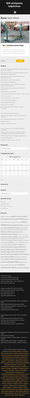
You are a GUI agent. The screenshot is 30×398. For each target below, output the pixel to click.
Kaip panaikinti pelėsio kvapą (8, 283)
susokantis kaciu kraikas (20, 254)
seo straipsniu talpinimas (17, 245)
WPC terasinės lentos (6, 96)
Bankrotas (5, 370)
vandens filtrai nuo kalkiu (10, 265)
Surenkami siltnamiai (14, 376)
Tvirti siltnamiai (20, 374)
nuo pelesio (23, 238)
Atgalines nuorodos (15, 366)
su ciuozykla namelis (17, 381)
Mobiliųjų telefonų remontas (7, 104)
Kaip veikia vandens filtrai (7, 293)
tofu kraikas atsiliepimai (20, 257)
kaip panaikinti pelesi (12, 228)
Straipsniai (9, 383)
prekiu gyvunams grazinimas (21, 355)
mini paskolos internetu (9, 359)
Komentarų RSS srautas (6, 206)
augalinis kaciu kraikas (19, 216)
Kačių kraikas (10, 378)
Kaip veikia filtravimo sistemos (8, 322)
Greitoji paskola (22, 385)
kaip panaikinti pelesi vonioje (19, 229)
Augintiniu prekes (9, 372)
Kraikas (17, 370)
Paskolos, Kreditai (7, 387)
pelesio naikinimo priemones (21, 240)
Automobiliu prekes (23, 368)
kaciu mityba (19, 359)
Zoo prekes (12, 370)
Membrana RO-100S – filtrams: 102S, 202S (10, 140)
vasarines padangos (22, 268)
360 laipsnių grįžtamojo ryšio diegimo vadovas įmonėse (14, 135)
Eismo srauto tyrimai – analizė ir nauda (10, 98)
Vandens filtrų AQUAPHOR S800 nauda (10, 277)
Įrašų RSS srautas (5, 204)
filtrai (22, 219)
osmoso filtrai (4, 240)
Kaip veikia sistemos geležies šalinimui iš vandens (12, 320)
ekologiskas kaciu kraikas (10, 219)
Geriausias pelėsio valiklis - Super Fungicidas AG (12, 281)
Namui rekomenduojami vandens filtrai (10, 113)
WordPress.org (4, 208)
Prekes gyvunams (19, 372)
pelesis (11, 242)
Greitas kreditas (13, 385)
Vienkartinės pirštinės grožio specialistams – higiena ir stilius (15, 93)
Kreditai (20, 387)
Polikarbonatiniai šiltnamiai (8, 374)
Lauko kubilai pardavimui (7, 307)
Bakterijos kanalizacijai (22, 361)
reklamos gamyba (17, 242)
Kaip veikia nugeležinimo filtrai (8, 295)
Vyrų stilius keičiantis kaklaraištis (8, 82)
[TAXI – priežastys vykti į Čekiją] (15, 32)
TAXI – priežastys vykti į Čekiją (12, 45)
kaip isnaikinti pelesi (15, 225)
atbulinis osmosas (5, 216)
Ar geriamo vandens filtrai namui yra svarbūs (11, 288)
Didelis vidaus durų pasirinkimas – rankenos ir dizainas (14, 342)
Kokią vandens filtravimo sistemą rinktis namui (12, 318)
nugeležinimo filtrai (6, 238)
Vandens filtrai (8, 353)
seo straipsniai (4, 245)
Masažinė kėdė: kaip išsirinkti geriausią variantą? (12, 304)
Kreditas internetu (18, 383)
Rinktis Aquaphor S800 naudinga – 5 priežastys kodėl (13, 340)
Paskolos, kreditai (10, 389)
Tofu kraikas (24, 370)
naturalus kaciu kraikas (9, 237)
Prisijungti (3, 201)
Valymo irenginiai (20, 379)
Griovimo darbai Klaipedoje (22, 362)
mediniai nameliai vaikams (23, 234)
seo (22, 242)
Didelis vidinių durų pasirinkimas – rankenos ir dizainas (14, 306)
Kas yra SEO (18, 393)
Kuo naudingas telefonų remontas (9, 100)
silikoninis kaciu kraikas (9, 247)
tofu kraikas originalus (6, 355)
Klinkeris (20, 364)
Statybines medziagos (11, 368)
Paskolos (15, 387)
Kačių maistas (18, 378)
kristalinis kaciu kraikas (9, 234)
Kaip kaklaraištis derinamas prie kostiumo (10, 80)
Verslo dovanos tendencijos (7, 335)
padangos (10, 240)
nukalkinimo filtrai (15, 238)
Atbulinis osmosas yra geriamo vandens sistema (12, 290)
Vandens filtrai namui (6, 275)
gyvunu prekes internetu (14, 222)
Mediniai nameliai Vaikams (7, 362)
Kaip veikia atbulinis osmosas (8, 292)
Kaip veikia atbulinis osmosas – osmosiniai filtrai (12, 323)
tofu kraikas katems (8, 259)
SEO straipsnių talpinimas (14, 5)
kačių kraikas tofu (17, 232)
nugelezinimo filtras (23, 237)
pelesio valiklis (4, 242)
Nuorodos (25, 378)
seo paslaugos (26, 242)
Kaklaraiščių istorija (5, 121)
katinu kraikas (6, 232)
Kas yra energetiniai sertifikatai (8, 102)
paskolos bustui (23, 357)
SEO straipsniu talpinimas (15, 351)
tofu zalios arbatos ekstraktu (21, 353)
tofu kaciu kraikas (7, 257)
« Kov (2, 179)
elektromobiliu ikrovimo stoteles (10, 357)
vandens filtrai (13, 261)
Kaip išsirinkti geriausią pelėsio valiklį (10, 279)
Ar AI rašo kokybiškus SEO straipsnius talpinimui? (12, 119)
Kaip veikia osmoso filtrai (6, 138)
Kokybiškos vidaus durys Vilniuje (8, 91)
